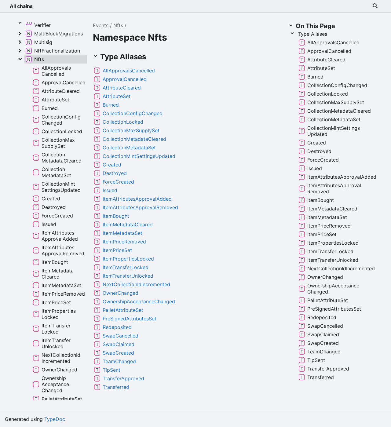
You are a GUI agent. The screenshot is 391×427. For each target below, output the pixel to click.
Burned (111, 105)
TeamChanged (119, 361)
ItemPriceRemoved (124, 242)
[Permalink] (159, 70)
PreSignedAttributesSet (129, 319)
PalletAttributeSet (123, 310)
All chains (21, 6)
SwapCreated (118, 353)
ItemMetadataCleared (128, 224)
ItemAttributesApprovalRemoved (140, 207)
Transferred (116, 387)
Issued (110, 190)
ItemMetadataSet (122, 233)
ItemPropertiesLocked (128, 259)
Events (100, 25)
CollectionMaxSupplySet (131, 130)
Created (112, 165)
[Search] (375, 6)
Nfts (118, 25)
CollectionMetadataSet (129, 147)
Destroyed (115, 173)
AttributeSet (116, 96)
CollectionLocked (123, 122)
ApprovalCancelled (125, 79)
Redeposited (117, 327)
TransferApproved (123, 378)
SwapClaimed (118, 344)
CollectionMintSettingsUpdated (139, 156)
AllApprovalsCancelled (129, 71)
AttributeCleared (122, 88)
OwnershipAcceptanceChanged (139, 301)
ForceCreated (118, 182)
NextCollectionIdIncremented (136, 284)
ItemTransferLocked (125, 267)
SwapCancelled (120, 336)
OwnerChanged (120, 293)
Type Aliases (312, 34)
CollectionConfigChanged (133, 113)
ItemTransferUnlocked (128, 276)
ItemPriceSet (117, 250)
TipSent (111, 370)
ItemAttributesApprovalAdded (137, 199)
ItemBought (116, 216)
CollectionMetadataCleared (134, 139)
